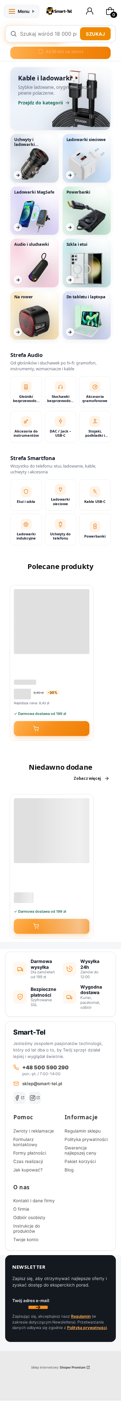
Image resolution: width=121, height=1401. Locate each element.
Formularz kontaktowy (25, 1142)
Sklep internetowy (58, 1367)
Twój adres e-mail (30, 1300)
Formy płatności (29, 1153)
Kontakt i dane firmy (34, 1200)
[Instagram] (35, 1098)
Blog (69, 1169)
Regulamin (81, 1316)
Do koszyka (55, 728)
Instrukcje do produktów (26, 1228)
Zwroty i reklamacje (33, 1131)
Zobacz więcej (87, 778)
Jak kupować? (28, 1169)
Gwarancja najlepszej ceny (80, 1150)
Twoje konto (25, 1239)
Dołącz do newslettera (38, 1307)
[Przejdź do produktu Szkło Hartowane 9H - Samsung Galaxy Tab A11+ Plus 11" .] (51, 830)
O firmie (21, 1209)
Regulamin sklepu (83, 1131)
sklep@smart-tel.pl (42, 1083)
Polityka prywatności (86, 1139)
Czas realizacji (28, 1161)
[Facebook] (19, 1098)
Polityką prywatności (87, 1327)
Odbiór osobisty (29, 1217)
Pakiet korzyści (80, 1161)
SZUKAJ (95, 34)
